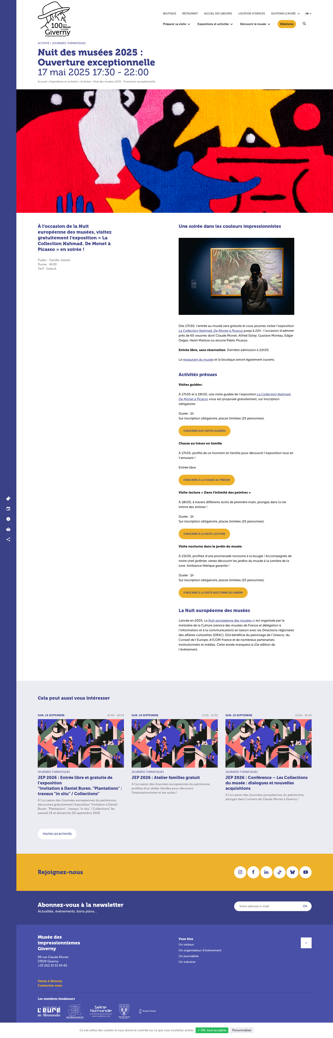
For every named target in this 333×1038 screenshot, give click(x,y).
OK (305, 906)
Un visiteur (186, 944)
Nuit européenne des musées (230, 620)
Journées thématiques (69, 43)
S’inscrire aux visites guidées (204, 430)
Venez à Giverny (50, 981)
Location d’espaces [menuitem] (251, 13)
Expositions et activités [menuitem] (213, 24)
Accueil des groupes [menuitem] (218, 13)
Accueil (42, 81)
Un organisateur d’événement (200, 950)
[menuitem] (304, 24)
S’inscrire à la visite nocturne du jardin (213, 592)
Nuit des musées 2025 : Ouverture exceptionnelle (124, 81)
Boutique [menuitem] (169, 13)
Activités (85, 81)
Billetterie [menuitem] (286, 24)
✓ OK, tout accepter (212, 1030)
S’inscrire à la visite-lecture (204, 533)
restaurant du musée (198, 359)
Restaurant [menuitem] (190, 13)
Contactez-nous (50, 985)
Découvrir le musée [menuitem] (253, 24)
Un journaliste (189, 956)
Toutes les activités (57, 833)
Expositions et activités (64, 81)
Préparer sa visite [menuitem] (174, 24)
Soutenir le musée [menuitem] (283, 13)
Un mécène (187, 961)
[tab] (8, 509)
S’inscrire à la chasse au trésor (206, 479)
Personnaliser (241, 1030)
